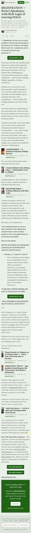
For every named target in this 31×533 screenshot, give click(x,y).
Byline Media (6, 457)
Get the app (23, 525)
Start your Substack (11, 525)
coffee (21, 322)
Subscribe (21, 2)
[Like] (3, 36)
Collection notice (23, 520)
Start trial (15, 504)
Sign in (27, 2)
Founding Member (15, 388)
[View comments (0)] (7, 36)
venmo (3, 330)
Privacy (11, 520)
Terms (16, 520)
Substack (7, 529)
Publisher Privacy (25, 519)
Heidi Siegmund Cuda (11, 30)
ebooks (12, 325)
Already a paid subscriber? (15, 508)
